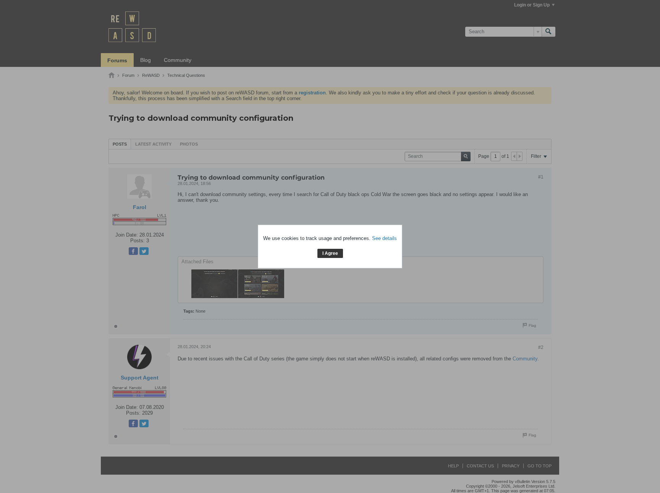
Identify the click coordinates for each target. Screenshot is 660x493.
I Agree (330, 253)
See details (384, 238)
